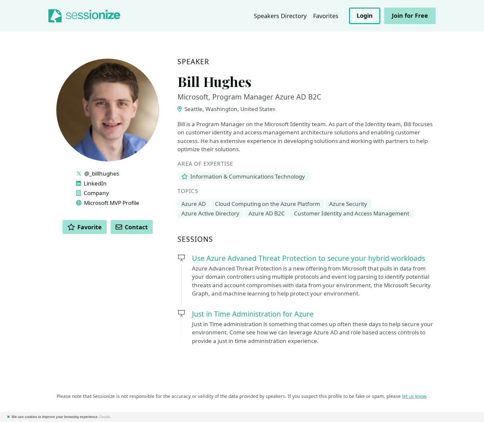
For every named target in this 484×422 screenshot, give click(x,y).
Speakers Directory (280, 16)
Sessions (195, 239)
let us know (414, 396)
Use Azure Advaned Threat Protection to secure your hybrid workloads (308, 258)
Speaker (193, 61)
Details (104, 417)
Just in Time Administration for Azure (252, 314)
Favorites (325, 16)
